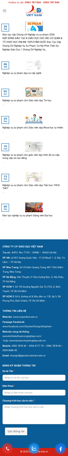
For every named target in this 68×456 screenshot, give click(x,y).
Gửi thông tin (16, 431)
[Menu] (4, 11)
